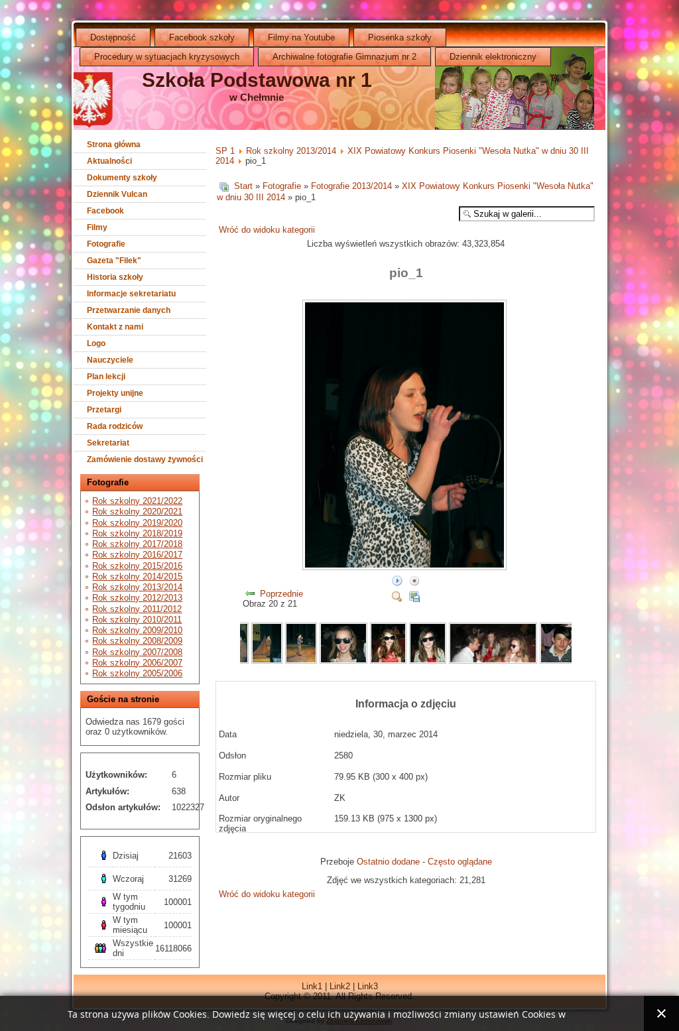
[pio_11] (561, 661)
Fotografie (106, 244)
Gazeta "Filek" (114, 260)
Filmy (97, 227)
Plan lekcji (106, 376)
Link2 (340, 986)
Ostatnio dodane (388, 862)
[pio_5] (267, 661)
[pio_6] (301, 661)
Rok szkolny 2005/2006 (137, 673)
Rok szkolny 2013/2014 (137, 587)
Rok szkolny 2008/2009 (137, 641)
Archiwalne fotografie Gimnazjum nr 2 (344, 57)
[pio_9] (428, 661)
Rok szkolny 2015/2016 (137, 566)
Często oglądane (460, 862)
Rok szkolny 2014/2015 (137, 576)
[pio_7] (343, 661)
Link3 (367, 986)
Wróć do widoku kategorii (267, 230)
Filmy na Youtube (301, 37)
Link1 (312, 986)
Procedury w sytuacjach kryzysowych (166, 57)
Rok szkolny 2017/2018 (137, 544)
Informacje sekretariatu (131, 293)
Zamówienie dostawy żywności (145, 459)
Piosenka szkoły (400, 37)
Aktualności (109, 161)
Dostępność (113, 37)
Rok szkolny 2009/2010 (137, 630)
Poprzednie (281, 594)
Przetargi (104, 409)
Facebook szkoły (202, 37)
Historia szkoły (115, 277)
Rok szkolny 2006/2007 (137, 663)
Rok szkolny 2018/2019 (137, 533)
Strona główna (114, 144)
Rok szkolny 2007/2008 (137, 652)
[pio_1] (405, 568)
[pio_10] (493, 661)
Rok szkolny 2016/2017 (137, 555)
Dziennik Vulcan (117, 194)
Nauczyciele (110, 360)
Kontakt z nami (115, 327)
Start (243, 186)
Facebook (105, 210)
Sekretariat (108, 443)
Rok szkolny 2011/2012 (137, 609)
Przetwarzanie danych (128, 310)
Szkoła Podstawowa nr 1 (257, 80)
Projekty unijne (115, 393)
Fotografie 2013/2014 (351, 186)
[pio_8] (388, 661)
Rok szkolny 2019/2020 (137, 523)
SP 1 (225, 151)
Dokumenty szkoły (122, 177)
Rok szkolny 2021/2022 (137, 501)
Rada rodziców (115, 426)
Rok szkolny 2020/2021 (137, 511)
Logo (96, 343)
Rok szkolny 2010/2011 (137, 620)
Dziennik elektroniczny (493, 57)
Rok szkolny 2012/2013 (137, 598)
